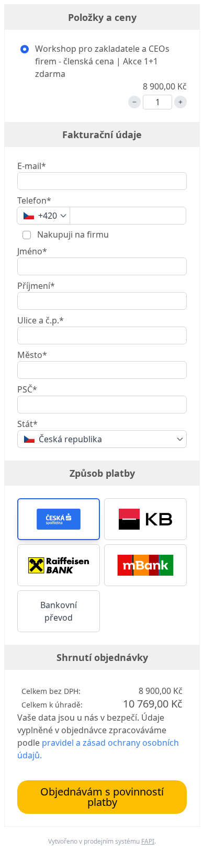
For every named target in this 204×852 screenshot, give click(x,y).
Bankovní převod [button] (58, 611)
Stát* (27, 424)
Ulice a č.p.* (40, 320)
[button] (58, 519)
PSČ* (27, 389)
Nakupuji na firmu (72, 234)
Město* (32, 355)
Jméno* (32, 251)
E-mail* (31, 166)
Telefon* (34, 200)
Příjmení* (36, 286)
